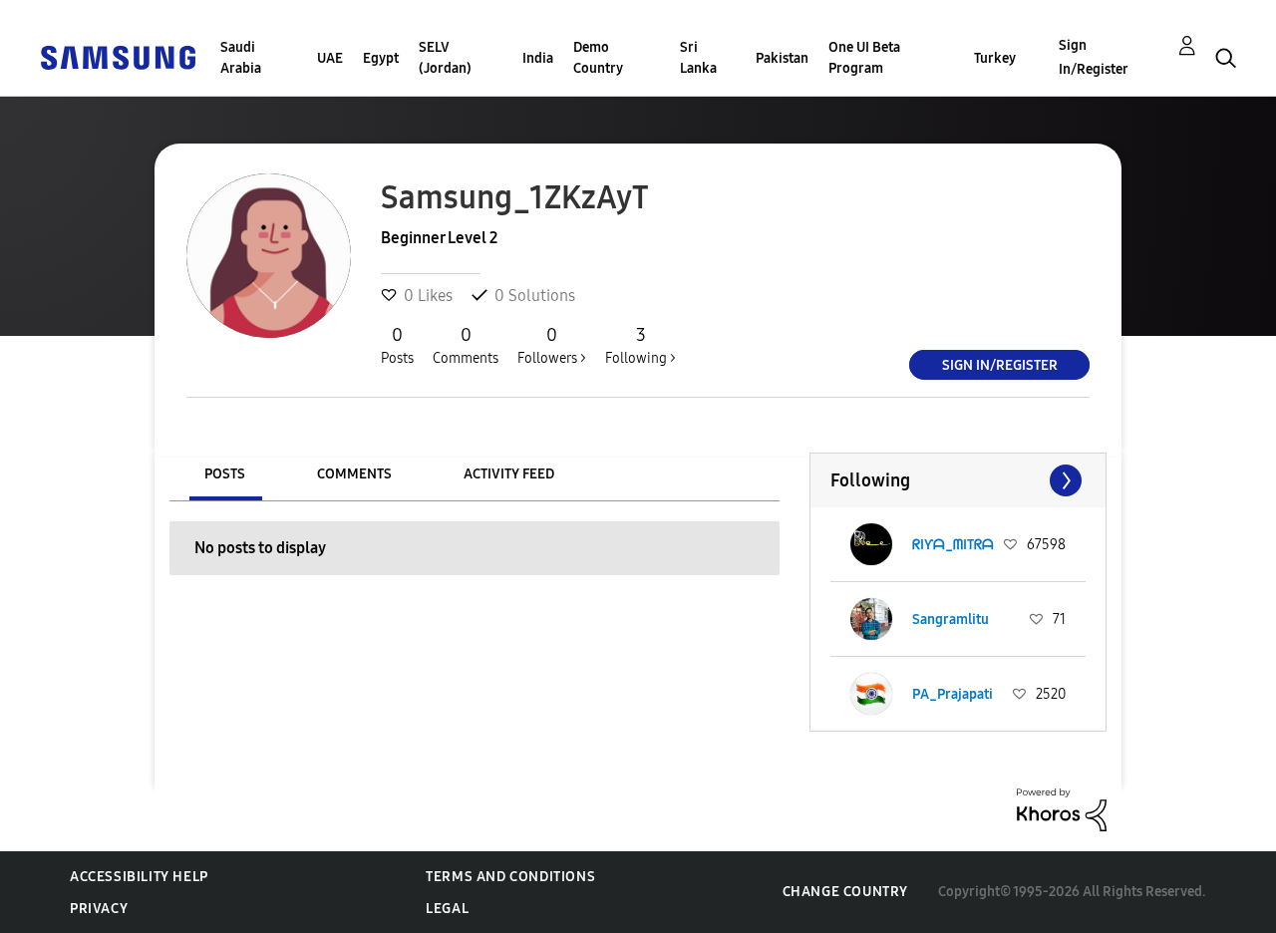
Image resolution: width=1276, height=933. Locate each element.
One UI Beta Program (864, 58)
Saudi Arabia (240, 58)
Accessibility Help (139, 876)
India (537, 58)
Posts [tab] (224, 474)
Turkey (995, 58)
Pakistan (782, 58)
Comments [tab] (354, 474)
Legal (447, 908)
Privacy (99, 908)
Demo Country (598, 58)
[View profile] (871, 544)
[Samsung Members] (117, 56)
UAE (330, 58)
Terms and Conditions (510, 876)
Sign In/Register (1093, 57)
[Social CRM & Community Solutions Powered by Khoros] (1062, 808)
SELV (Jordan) (445, 58)
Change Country (845, 891)
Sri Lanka (698, 58)
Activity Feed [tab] (509, 474)
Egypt (381, 58)
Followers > (551, 345)
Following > (640, 345)
